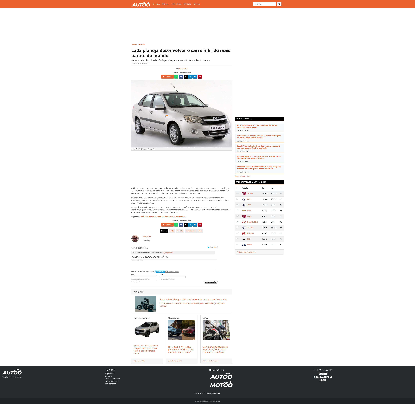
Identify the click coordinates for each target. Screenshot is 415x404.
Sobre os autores (112, 381)
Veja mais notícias (139, 361)
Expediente (109, 373)
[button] (167, 77)
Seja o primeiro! (168, 253)
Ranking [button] (187, 4)
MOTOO (197, 4)
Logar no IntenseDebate (160, 272)
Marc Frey (183, 69)
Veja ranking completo (246, 252)
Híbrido (180, 231)
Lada (172, 231)
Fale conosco (110, 384)
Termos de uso (198, 393)
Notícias (156, 4)
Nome (133, 275)
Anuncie (108, 376)
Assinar (133, 282)
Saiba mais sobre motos (210, 361)
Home (134, 44)
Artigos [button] (165, 4)
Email (161, 275)
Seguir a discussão (216, 247)
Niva (200, 231)
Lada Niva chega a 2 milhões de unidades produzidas (162, 217)
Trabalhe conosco (112, 378)
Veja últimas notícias (174, 361)
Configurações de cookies (213, 393)
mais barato (191, 231)
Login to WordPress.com (172, 272)
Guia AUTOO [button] (176, 4)
